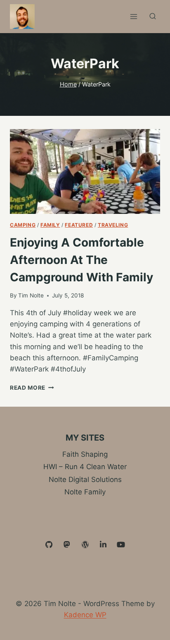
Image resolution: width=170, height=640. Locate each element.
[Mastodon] (67, 545)
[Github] (49, 545)
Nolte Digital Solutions (85, 479)
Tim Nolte (31, 295)
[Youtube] (121, 545)
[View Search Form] (152, 16)
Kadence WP (85, 615)
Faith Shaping (85, 454)
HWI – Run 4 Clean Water (85, 467)
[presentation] (85, 171)
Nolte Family (85, 492)
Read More (32, 387)
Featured (79, 225)
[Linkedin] (103, 545)
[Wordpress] (85, 545)
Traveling (113, 225)
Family (50, 225)
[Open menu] (133, 16)
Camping (22, 225)
